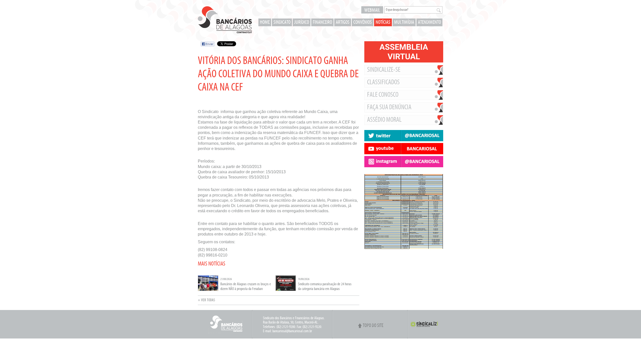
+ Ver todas (206, 300)
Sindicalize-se (383, 70)
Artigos (343, 22)
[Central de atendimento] (403, 267)
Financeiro (322, 22)
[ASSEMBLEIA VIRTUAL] (403, 51)
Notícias (383, 22)
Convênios (362, 22)
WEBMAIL (372, 10)
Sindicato (281, 22)
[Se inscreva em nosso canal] (403, 148)
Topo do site (373, 325)
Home (265, 22)
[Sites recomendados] (403, 262)
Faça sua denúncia (389, 107)
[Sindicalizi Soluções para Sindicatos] (425, 327)
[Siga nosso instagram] (403, 161)
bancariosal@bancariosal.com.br (292, 331)
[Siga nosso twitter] (403, 135)
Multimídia (404, 22)
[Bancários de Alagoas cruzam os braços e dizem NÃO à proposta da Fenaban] (208, 290)
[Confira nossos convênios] (403, 257)
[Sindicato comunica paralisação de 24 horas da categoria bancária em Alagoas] (285, 290)
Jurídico (301, 22)
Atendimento (429, 22)
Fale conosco (382, 95)
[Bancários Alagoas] (225, 20)
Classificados (383, 82)
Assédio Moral (384, 120)
